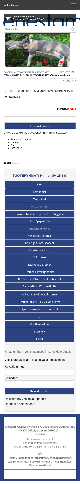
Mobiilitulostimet (40, 324)
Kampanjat (39, 192)
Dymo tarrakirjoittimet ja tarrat (39, 309)
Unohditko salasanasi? (20, 403)
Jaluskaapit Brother (39, 264)
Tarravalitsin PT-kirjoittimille (39, 286)
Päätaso (8, 72)
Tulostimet (39, 257)
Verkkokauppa (12, 5)
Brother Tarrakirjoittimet (39, 272)
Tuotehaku (69, 72)
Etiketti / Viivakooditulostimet (39, 294)
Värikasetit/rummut (39, 235)
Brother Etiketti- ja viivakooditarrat (39, 302)
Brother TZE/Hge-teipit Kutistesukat (39, 279)
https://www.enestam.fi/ (40, 439)
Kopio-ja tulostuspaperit (39, 243)
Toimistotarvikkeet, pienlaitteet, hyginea (39, 214)
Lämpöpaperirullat (40, 221)
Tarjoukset (39, 199)
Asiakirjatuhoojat (39, 228)
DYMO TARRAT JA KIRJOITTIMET (33, 72)
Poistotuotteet (39, 206)
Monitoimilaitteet (39, 250)
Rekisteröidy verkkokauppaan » (25, 398)
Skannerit (39, 331)
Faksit (39, 338)
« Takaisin (69, 80)
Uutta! (39, 184)
